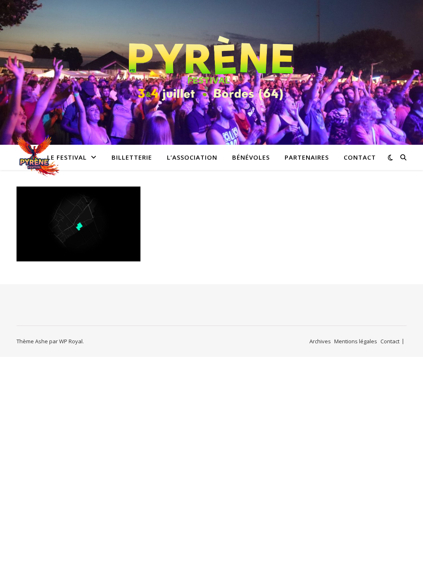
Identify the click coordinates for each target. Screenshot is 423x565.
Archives (320, 341)
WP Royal (71, 341)
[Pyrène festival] (211, 67)
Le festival (67, 157)
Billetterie (132, 157)
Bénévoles (251, 157)
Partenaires (307, 157)
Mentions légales (355, 341)
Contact (360, 157)
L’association (192, 157)
